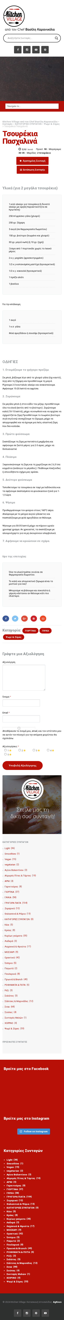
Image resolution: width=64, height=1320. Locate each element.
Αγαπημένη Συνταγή (33, 161)
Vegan (10, 859)
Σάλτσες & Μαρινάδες (19, 1001)
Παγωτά (11, 968)
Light (10, 848)
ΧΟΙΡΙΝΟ (11, 1023)
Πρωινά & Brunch (16, 979)
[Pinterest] (34, 619)
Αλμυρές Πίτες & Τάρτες (20, 875)
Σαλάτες (11, 995)
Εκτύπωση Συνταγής (33, 169)
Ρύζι (9, 990)
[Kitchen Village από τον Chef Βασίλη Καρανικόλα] (32, 16)
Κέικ (9, 924)
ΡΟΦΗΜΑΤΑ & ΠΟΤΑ (17, 985)
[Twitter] (15, 619)
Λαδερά (11, 941)
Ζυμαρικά (12, 908)
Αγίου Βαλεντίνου (16, 870)
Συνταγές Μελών (15, 1017)
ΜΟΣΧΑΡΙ (11, 952)
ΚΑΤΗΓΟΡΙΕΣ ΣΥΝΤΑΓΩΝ (19, 919)
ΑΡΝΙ (9, 881)
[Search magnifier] (56, 38)
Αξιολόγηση (8, 662)
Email (5, 712)
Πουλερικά (12, 974)
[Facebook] (5, 619)
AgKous (57, 1302)
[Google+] (24, 619)
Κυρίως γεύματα (16, 935)
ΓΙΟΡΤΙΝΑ (30, 630)
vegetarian (12, 864)
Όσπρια (10, 963)
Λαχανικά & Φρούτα (18, 946)
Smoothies (12, 853)
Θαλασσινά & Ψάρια (18, 913)
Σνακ (10, 1006)
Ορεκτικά (12, 957)
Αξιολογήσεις (10, 746)
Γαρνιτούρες (13, 886)
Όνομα (5, 696)
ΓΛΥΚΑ (45, 630)
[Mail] (43, 619)
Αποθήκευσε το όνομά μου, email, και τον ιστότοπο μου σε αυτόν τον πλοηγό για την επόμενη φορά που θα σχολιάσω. (31, 735)
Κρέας (10, 930)
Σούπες (10, 1012)
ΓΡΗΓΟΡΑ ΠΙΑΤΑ (16, 903)
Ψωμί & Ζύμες (14, 637)
